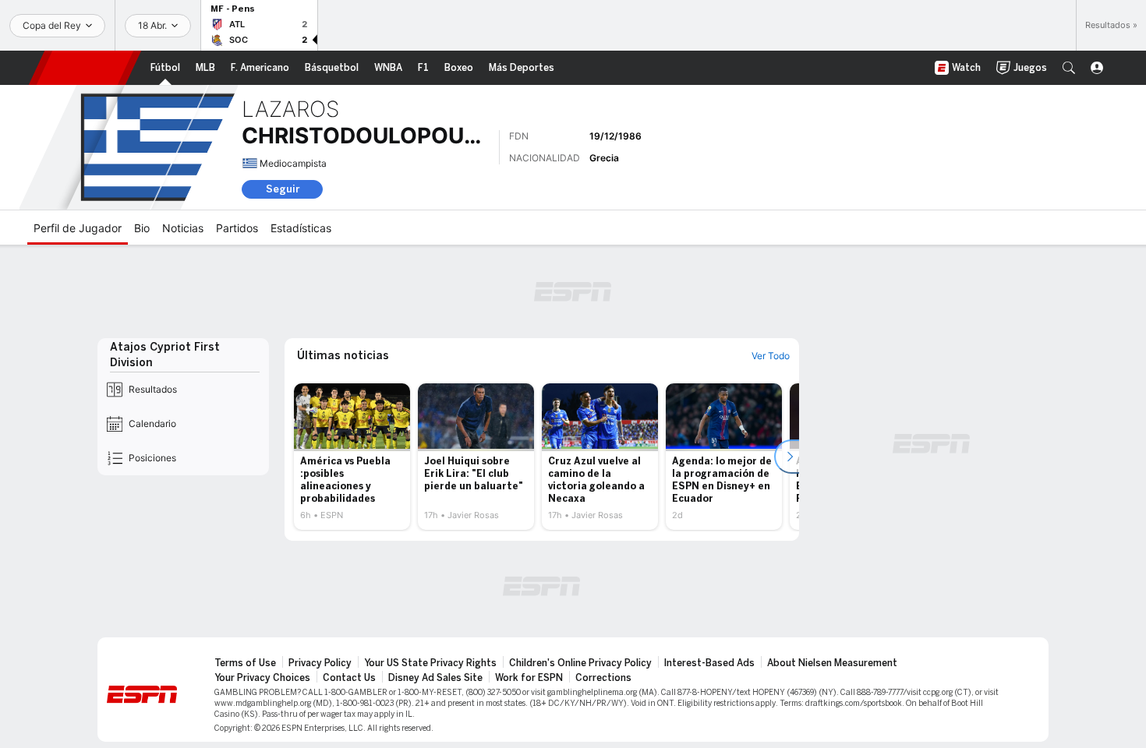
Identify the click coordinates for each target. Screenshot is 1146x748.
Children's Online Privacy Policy (580, 663)
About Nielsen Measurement (832, 663)
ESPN (85, 68)
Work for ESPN (529, 677)
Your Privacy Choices (262, 677)
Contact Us (349, 677)
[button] (1069, 68)
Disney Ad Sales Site (435, 677)
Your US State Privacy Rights (430, 663)
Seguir (282, 189)
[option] (352, 456)
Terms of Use (245, 663)
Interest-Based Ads (709, 663)
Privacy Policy (320, 663)
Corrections (603, 677)
